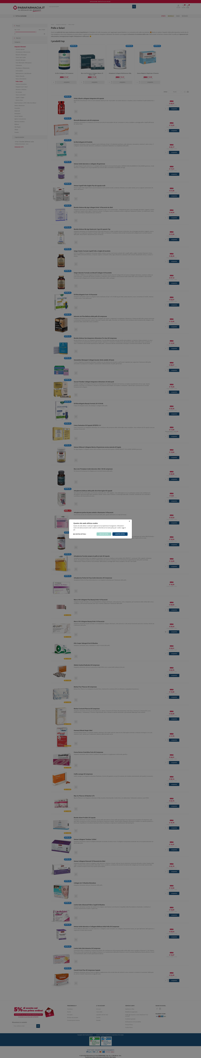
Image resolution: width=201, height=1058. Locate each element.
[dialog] (100, 529)
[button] (79, 534)
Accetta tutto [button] (120, 534)
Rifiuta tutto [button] (104, 534)
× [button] (129, 521)
